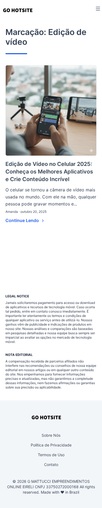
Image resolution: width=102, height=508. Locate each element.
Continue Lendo (22, 220)
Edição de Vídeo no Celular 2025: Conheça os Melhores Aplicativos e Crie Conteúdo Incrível (49, 171)
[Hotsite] (17, 10)
